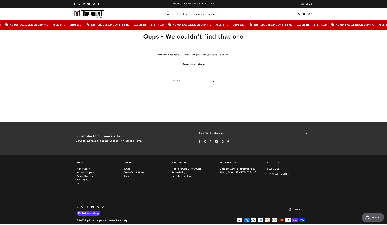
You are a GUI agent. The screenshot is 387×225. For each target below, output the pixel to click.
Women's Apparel (85, 172)
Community (197, 14)
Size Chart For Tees (181, 176)
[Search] (299, 13)
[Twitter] (78, 4)
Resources (214, 14)
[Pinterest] (83, 4)
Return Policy (178, 172)
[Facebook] (74, 4)
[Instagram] (93, 4)
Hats (79, 183)
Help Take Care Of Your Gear (186, 168)
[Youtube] (88, 4)
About (180, 14)
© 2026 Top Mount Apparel (91, 220)
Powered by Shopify (117, 220)
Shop (167, 14)
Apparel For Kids (85, 176)
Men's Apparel (84, 168)
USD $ (309, 4)
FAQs (127, 168)
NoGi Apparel (83, 179)
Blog (126, 176)
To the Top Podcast (134, 172)
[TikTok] (98, 4)
